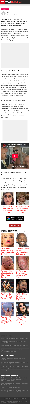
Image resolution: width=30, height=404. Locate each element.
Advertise (15, 398)
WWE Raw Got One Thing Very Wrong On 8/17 (6, 296)
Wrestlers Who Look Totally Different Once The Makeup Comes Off (21, 321)
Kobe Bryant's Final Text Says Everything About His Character (22, 251)
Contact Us (23, 398)
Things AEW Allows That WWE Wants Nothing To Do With (7, 251)
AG (9, 12)
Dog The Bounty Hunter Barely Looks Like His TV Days (21, 274)
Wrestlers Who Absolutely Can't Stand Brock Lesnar (7, 274)
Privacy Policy (8, 398)
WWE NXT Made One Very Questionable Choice (21, 297)
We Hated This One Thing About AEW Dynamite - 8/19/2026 (7, 320)
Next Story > (15, 225)
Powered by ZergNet (24, 231)
